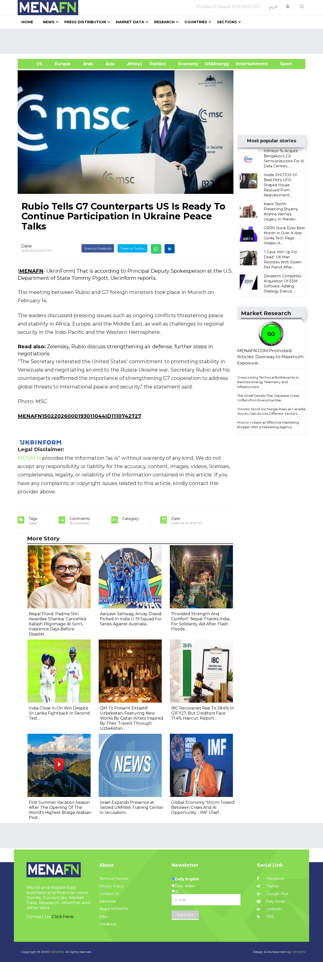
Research (164, 22)
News (49, 22)
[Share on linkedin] (170, 248)
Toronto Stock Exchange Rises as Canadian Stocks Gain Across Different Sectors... (272, 411)
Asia (110, 63)
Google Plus (277, 893)
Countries (195, 22)
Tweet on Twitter (132, 248)
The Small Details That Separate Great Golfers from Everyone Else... (268, 398)
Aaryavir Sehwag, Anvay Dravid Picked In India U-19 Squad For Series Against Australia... (131, 618)
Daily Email (275, 901)
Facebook (275, 878)
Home (27, 22)
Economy (188, 63)
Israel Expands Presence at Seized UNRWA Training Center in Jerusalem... (132, 807)
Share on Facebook (98, 248)
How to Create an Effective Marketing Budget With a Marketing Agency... (268, 424)
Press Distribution (85, 22)
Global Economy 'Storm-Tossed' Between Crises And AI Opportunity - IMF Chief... (203, 807)
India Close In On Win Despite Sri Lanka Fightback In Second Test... (59, 713)
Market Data (130, 22)
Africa (133, 63)
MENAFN (31, 271)
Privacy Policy (111, 886)
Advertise (107, 901)
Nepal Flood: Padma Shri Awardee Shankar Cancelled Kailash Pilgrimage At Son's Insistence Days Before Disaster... (57, 623)
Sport (283, 63)
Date (26, 245)
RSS (270, 916)
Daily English (187, 879)
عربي (273, 6)
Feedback (108, 924)
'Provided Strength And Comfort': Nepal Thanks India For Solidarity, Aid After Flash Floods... (200, 621)
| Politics (156, 63)
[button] (287, 6)
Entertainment (244, 63)
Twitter (272, 886)
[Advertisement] (163, 41)
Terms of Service (113, 878)
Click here (62, 916)
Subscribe (185, 914)
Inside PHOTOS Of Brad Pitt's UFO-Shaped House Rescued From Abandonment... (280, 185)
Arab (88, 63)
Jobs (103, 916)
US (33, 63)
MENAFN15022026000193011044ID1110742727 (79, 416)
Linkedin (274, 909)
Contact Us (109, 893)
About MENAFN (113, 909)
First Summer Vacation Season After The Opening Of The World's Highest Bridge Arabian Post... (60, 810)
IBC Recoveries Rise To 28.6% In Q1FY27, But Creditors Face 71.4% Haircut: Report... (202, 713)
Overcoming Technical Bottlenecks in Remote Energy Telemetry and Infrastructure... (268, 382)
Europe (63, 63)
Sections (227, 22)
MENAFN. (57, 952)
